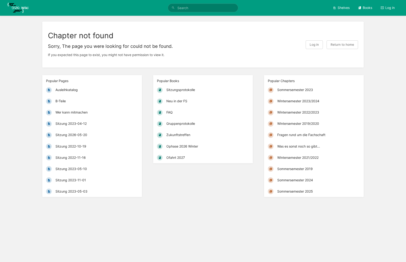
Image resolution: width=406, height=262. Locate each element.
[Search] (173, 8)
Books (367, 8)
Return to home (342, 44)
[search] (203, 8)
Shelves (344, 8)
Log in (390, 8)
